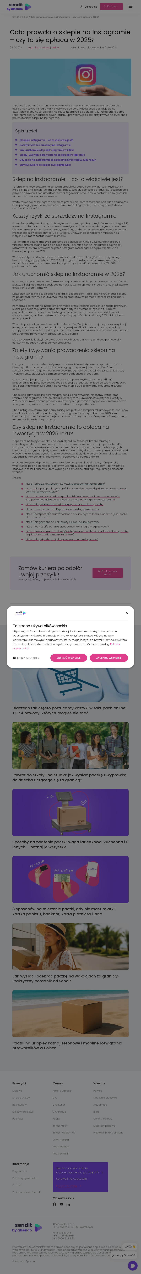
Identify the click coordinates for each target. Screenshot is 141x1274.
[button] (26, 658)
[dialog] (70, 637)
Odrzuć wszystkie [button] (68, 658)
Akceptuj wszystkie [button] (108, 658)
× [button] (126, 613)
